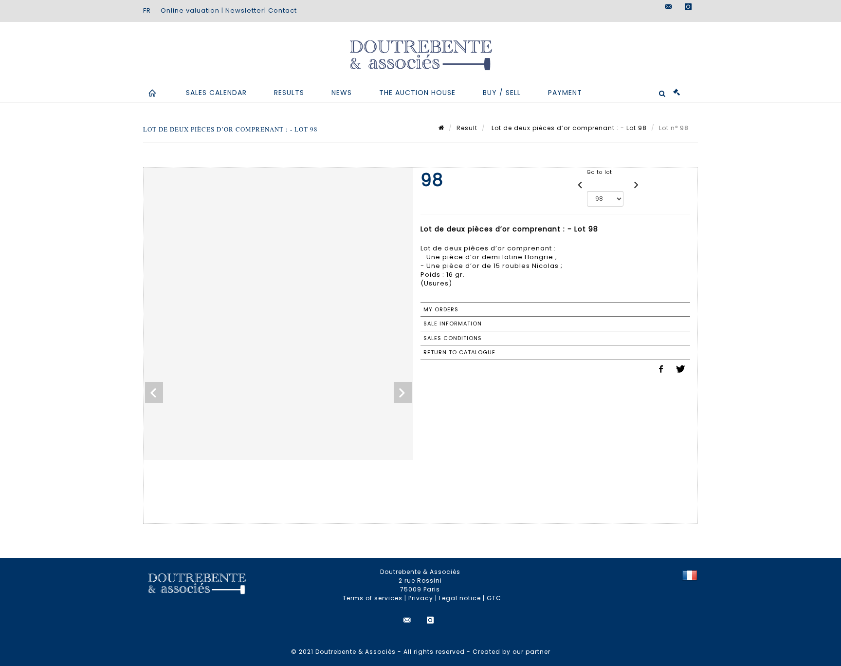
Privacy (420, 598)
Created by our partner (511, 651)
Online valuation (190, 10)
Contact (282, 10)
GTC (494, 598)
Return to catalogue (459, 352)
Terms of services (372, 598)
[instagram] (688, 7)
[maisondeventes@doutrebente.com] (668, 7)
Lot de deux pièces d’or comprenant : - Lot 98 (568, 128)
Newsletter (244, 10)
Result (467, 128)
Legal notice (460, 598)
